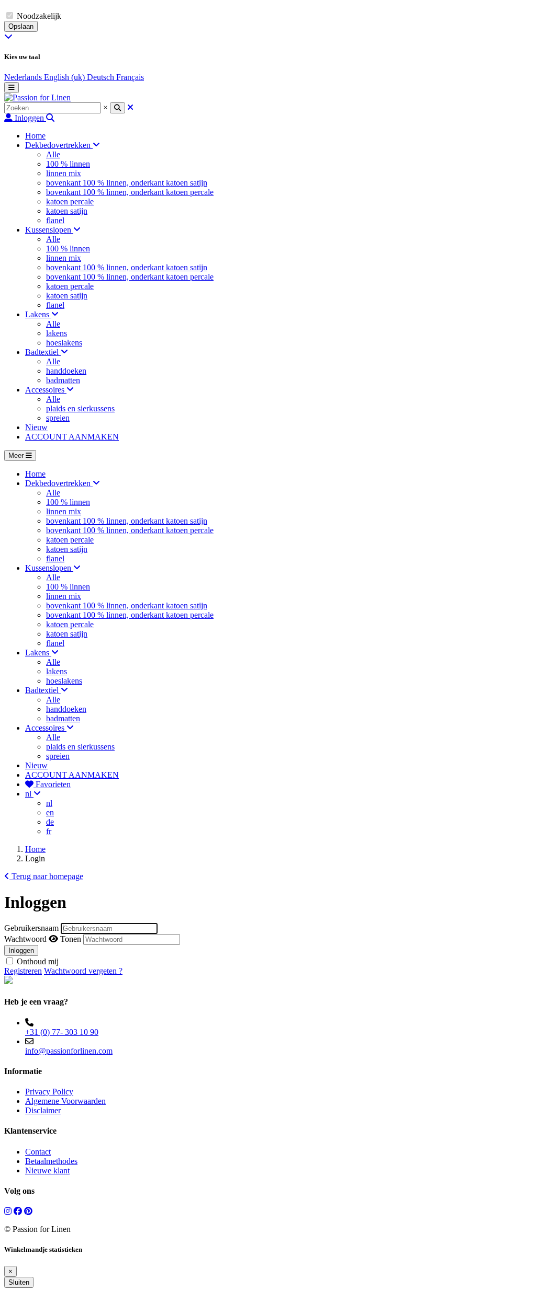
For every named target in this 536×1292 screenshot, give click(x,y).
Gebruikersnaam (31, 928)
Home (35, 849)
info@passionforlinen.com (69, 1050)
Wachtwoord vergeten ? (83, 970)
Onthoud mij (38, 961)
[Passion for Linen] (37, 97)
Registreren (23, 970)
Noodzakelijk (39, 15)
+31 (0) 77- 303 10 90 (61, 1032)
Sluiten (18, 1282)
